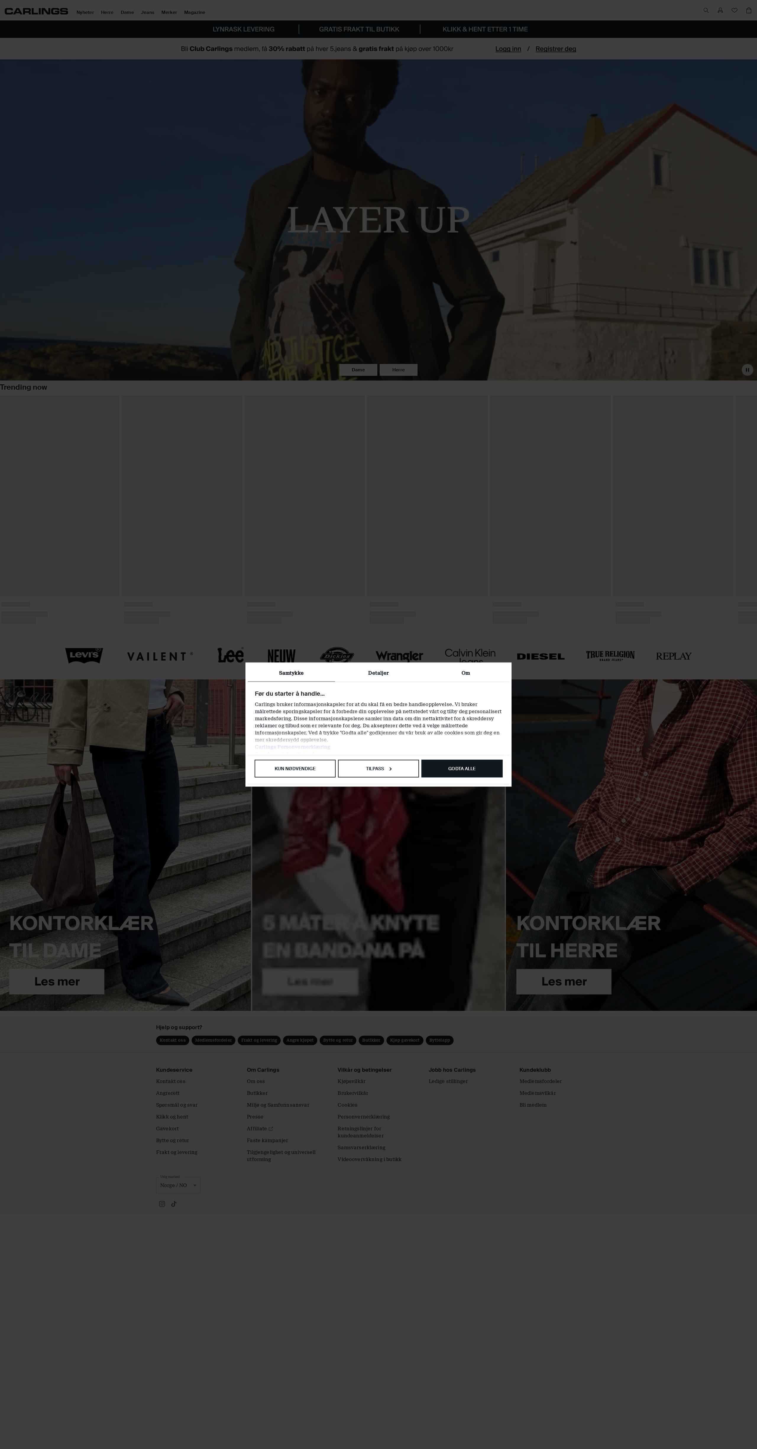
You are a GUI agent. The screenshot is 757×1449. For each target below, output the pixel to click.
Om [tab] (466, 673)
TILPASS (375, 768)
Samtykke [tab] (291, 673)
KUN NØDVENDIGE (295, 768)
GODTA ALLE (461, 768)
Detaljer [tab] (378, 673)
